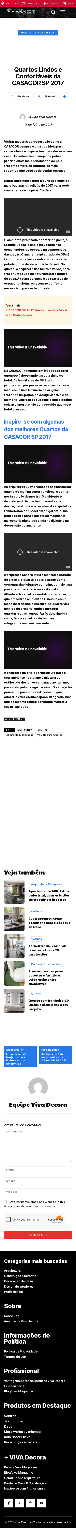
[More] (64, 96)
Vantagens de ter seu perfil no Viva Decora (34, 1381)
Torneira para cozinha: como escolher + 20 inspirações (47, 950)
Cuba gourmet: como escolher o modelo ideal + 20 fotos (49, 922)
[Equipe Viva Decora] (23, 117)
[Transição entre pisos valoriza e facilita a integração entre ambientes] (14, 973)
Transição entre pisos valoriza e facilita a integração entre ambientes (46, 977)
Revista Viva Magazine (20, 1467)
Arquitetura (24, 729)
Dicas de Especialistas (46, 964)
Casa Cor (41, 729)
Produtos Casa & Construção (25, 1483)
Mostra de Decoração (19, 734)
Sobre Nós (11, 1316)
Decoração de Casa (18, 1281)
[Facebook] (8, 1503)
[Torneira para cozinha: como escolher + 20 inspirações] (14, 946)
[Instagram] (19, 1503)
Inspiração (53, 3)
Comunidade (33, 3)
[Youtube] (41, 1503)
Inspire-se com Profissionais (24, 1488)
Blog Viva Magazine (18, 1391)
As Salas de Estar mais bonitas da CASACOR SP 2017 (54, 1057)
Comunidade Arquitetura (22, 1478)
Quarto (36, 993)
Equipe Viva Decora (41, 117)
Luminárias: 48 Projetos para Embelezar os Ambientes (16, 1059)
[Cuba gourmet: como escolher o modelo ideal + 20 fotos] (14, 919)
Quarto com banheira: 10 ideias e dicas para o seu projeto (49, 1004)
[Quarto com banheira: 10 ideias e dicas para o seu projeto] (14, 1001)
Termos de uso (15, 1357)
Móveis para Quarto (50, 734)
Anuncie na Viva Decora (21, 1321)
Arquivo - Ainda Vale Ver (38, 32)
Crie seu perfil (14, 1386)
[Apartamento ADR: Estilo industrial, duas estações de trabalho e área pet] (14, 892)
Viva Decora (11, 3)
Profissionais (13, 1292)
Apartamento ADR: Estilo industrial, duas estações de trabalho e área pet (49, 895)
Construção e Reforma (20, 1276)
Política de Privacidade (20, 1351)
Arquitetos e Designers (46, 884)
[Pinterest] (30, 1503)
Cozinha (36, 911)
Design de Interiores (18, 1286)
